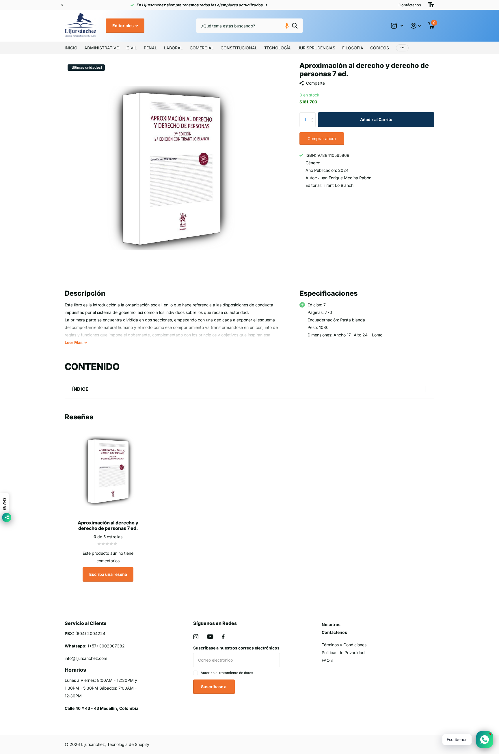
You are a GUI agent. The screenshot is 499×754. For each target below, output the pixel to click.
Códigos (379, 47)
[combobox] (249, 25)
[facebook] (223, 636)
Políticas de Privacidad (343, 652)
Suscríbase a (214, 686)
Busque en (295, 25)
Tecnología (277, 47)
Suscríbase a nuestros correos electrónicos (236, 647)
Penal (150, 47)
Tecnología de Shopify (128, 744)
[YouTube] (210, 636)
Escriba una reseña (108, 574)
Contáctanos (410, 5)
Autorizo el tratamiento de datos (227, 673)
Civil (131, 47)
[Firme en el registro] (415, 25)
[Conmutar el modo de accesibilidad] (431, 5)
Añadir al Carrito (376, 119)
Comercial (202, 47)
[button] (62, 4)
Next (200, 5)
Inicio (71, 47)
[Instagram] (195, 636)
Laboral (173, 47)
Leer (74, 342)
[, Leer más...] (397, 25)
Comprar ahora (322, 138)
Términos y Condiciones (344, 644)
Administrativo (102, 47)
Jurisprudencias (316, 47)
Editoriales (123, 25)
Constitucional (239, 47)
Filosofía (352, 47)
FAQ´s (327, 660)
